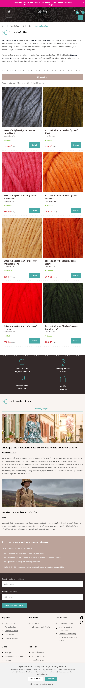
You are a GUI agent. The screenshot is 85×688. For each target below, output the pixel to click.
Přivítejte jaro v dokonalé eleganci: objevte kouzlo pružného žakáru (39, 447)
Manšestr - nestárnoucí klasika (19, 512)
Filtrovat (41, 77)
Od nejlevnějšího (23, 83)
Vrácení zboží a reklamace (65, 628)
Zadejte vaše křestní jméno (13, 579)
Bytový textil (10, 623)
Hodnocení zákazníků (14, 656)
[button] (42, 684)
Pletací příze (14, 26)
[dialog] (42, 675)
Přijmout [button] (51, 679)
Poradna (35, 623)
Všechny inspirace (43, 409)
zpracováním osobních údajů (54, 567)
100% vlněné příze (9, 136)
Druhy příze (27, 26)
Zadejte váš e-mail (10, 591)
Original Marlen (11, 638)
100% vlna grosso (50, 136)
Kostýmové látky (9, 453)
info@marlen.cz (54, 5)
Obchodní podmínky (67, 634)
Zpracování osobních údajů (68, 638)
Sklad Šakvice (38, 652)
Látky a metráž (11, 631)
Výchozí (12, 83)
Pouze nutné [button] (35, 679)
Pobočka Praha (38, 656)
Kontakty (8, 660)
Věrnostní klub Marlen (41, 627)
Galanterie (9, 634)
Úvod (4, 26)
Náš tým (8, 652)
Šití (4, 517)
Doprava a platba (66, 623)
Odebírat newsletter (14, 605)
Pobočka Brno (38, 660)
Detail (34, 145)
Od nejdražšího (37, 83)
